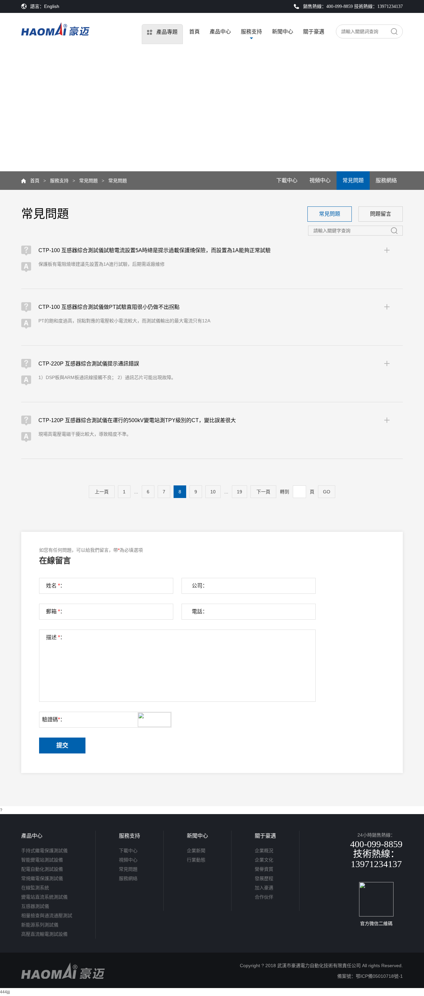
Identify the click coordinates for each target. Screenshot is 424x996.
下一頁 (263, 491)
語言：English (44, 6)
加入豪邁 (264, 887)
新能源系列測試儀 (39, 924)
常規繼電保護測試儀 (42, 878)
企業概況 (264, 850)
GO (326, 491)
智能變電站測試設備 (42, 859)
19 (239, 491)
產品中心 (220, 31)
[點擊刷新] (154, 719)
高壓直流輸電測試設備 (44, 934)
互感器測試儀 (35, 906)
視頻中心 (320, 180)
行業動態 (196, 859)
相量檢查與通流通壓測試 (46, 915)
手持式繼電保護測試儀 (44, 850)
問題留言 (380, 214)
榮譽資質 (264, 869)
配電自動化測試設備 (42, 869)
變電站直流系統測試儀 (44, 897)
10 (213, 491)
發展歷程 (264, 878)
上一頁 (102, 491)
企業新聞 (196, 850)
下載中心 (286, 180)
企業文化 (264, 859)
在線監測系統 (35, 887)
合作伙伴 (264, 897)
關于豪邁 (313, 31)
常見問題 (88, 180)
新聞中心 (282, 31)
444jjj (5, 992)
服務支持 (251, 31)
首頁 (194, 31)
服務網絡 (386, 180)
